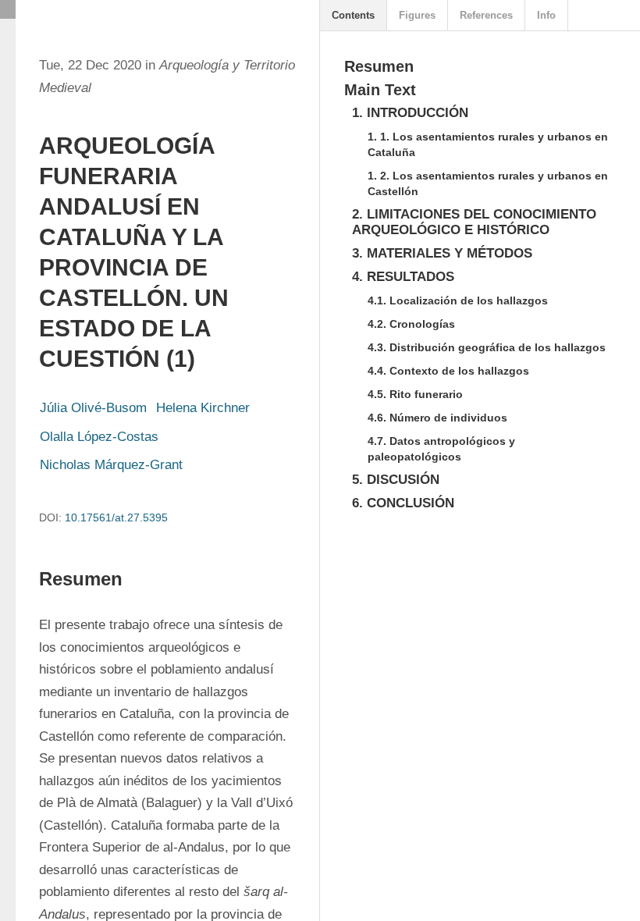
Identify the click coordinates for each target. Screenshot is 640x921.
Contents (353, 15)
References (486, 15)
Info (546, 15)
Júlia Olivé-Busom (93, 407)
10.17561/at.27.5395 (116, 517)
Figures (417, 15)
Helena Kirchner (203, 407)
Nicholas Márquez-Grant (111, 464)
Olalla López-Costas (99, 436)
